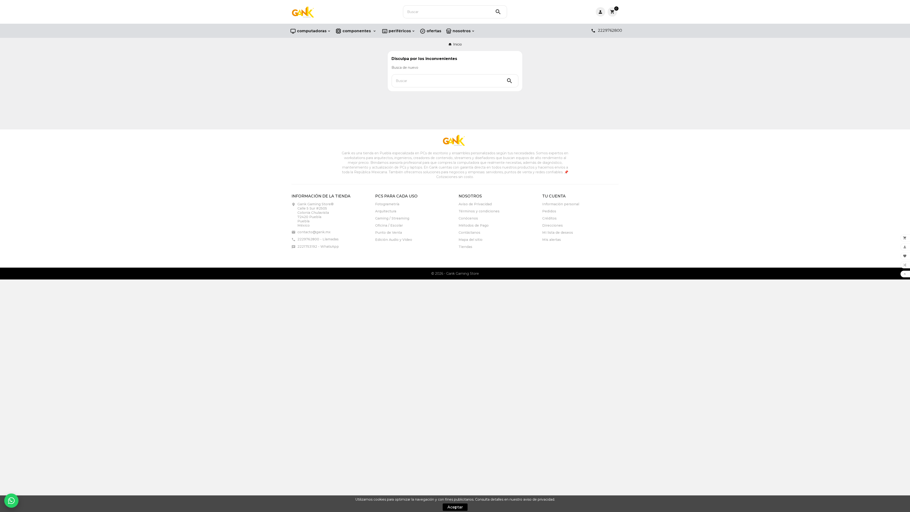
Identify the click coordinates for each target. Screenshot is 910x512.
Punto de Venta (388, 232)
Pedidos (549, 211)
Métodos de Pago (474, 225)
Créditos (549, 218)
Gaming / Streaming (392, 218)
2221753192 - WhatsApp (318, 246)
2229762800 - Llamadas (318, 239)
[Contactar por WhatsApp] (11, 501)
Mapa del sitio (470, 240)
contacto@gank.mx (314, 232)
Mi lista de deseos (557, 232)
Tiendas (465, 247)
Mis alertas (551, 240)
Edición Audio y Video (393, 240)
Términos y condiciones (479, 211)
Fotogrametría (387, 204)
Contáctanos (469, 232)
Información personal (560, 204)
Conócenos (468, 218)
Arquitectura (385, 211)
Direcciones (552, 225)
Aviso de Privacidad (475, 204)
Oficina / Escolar (389, 225)
